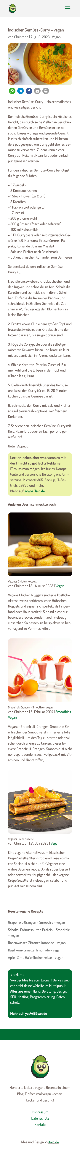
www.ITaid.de (35, 490)
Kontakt (40, 1124)
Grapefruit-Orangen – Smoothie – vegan (30, 707)
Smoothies (63, 711)
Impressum (40, 1111)
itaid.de (53, 1141)
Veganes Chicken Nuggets (22, 581)
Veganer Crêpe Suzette (21, 839)
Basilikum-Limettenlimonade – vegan (34, 950)
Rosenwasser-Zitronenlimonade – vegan (37, 942)
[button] (12, 91)
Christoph (21, 36)
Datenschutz (40, 1118)
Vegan (56, 36)
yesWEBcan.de (36, 1013)
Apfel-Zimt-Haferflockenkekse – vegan (35, 957)
